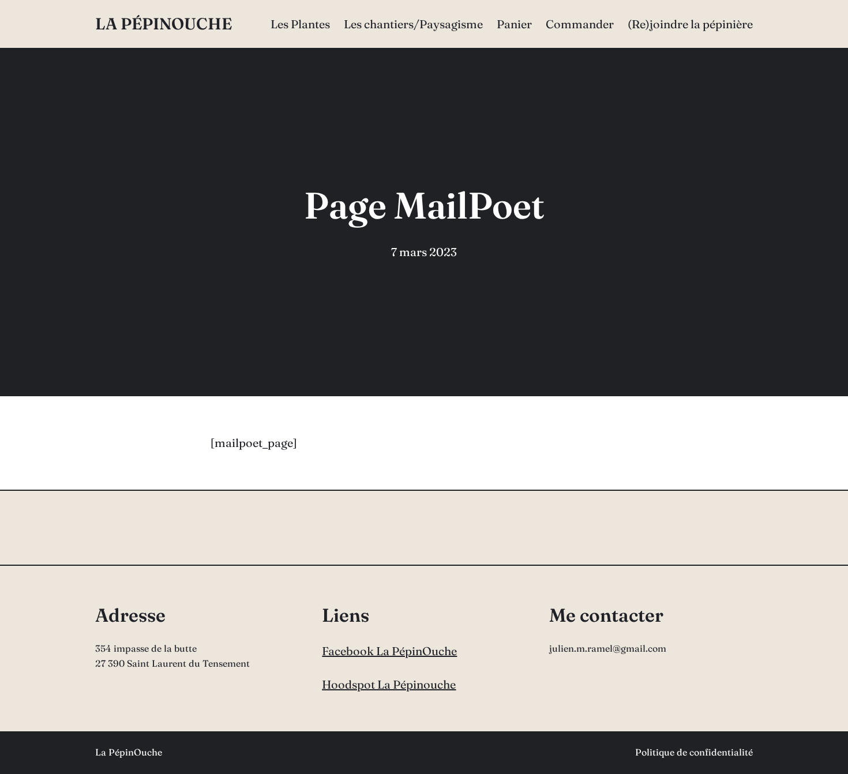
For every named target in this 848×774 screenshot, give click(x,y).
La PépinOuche (163, 23)
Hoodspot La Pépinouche (389, 684)
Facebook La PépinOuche (389, 651)
